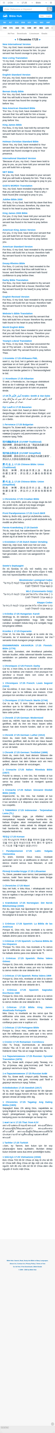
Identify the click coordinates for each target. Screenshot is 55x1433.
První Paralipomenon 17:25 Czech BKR (24, 513)
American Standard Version (18, 246)
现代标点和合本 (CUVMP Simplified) (22, 453)
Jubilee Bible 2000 (13, 199)
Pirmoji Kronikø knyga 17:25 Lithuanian (24, 871)
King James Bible (12, 125)
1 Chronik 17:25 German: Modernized (23, 717)
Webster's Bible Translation (18, 313)
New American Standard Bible (19, 108)
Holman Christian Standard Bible (20, 141)
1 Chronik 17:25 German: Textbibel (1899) (25, 752)
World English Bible (13, 327)
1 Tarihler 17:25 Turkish (15, 1142)
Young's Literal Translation (17, 341)
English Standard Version (16, 74)
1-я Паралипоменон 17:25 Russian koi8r (25, 1073)
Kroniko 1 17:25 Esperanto (17, 631)
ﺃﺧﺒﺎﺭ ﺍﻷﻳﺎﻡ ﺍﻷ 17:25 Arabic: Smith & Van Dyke (26, 396)
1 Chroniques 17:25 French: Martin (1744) (25, 700)
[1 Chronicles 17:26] (52, 642)
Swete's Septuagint (13, 565)
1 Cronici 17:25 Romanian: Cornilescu (23, 1042)
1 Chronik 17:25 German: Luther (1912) (24, 735)
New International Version (17, 44)
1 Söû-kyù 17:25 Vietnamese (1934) (22, 1157)
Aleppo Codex (44, 602)
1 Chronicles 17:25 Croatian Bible (21, 499)
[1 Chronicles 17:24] (3, 642)
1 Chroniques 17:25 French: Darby (21, 666)
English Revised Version (16, 297)
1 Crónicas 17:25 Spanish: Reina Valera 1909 (27, 975)
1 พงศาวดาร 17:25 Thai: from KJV (20, 1122)
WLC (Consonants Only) (39, 591)
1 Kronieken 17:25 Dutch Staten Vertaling (25, 542)
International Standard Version (19, 158)
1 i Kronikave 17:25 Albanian (18, 378)
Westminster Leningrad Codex (35, 580)
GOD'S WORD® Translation (17, 185)
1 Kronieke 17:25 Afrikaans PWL (20, 358)
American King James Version (19, 230)
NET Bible (8, 172)
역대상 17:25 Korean (14, 836)
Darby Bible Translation (15, 280)
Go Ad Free (4, 1427)
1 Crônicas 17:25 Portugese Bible (21, 1027)
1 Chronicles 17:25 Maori (16, 885)
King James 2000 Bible (15, 213)
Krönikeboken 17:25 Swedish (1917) (22, 1087)
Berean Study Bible (13, 91)
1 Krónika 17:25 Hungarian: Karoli (21, 614)
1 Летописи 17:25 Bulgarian (18, 424)
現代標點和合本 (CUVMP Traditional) (22, 442)
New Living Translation (15, 58)
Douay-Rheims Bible (14, 263)
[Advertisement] (27, 1223)
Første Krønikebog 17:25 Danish (20, 527)
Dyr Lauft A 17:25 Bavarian (17, 407)
